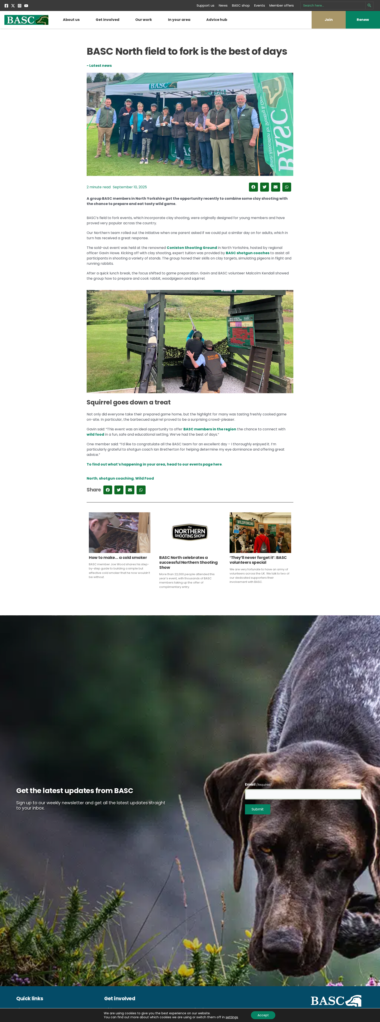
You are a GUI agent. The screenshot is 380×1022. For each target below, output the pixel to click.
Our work (143, 19)
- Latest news (99, 65)
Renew (363, 19)
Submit (258, 809)
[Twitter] (13, 6)
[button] (253, 187)
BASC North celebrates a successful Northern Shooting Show (188, 562)
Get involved (107, 19)
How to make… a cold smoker (118, 557)
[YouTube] (26, 6)
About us (71, 19)
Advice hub (216, 19)
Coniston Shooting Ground (192, 247)
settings (232, 1017)
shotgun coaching (116, 478)
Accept (263, 1015)
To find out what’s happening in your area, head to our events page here (154, 464)
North (92, 478)
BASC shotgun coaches (247, 253)
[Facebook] (6, 6)
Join (329, 19)
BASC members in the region (209, 429)
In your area (179, 19)
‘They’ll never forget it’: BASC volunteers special (258, 560)
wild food (95, 434)
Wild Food (144, 478)
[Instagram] (20, 6)
